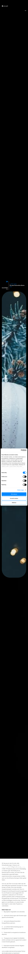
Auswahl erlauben (14, 498)
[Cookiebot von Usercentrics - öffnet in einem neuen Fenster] (21, 450)
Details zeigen (20, 490)
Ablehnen (14, 502)
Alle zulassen (14, 494)
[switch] (25, 477)
